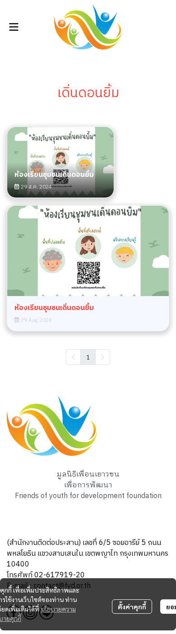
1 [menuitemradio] (88, 357)
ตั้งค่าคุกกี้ (132, 607)
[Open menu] (14, 27)
